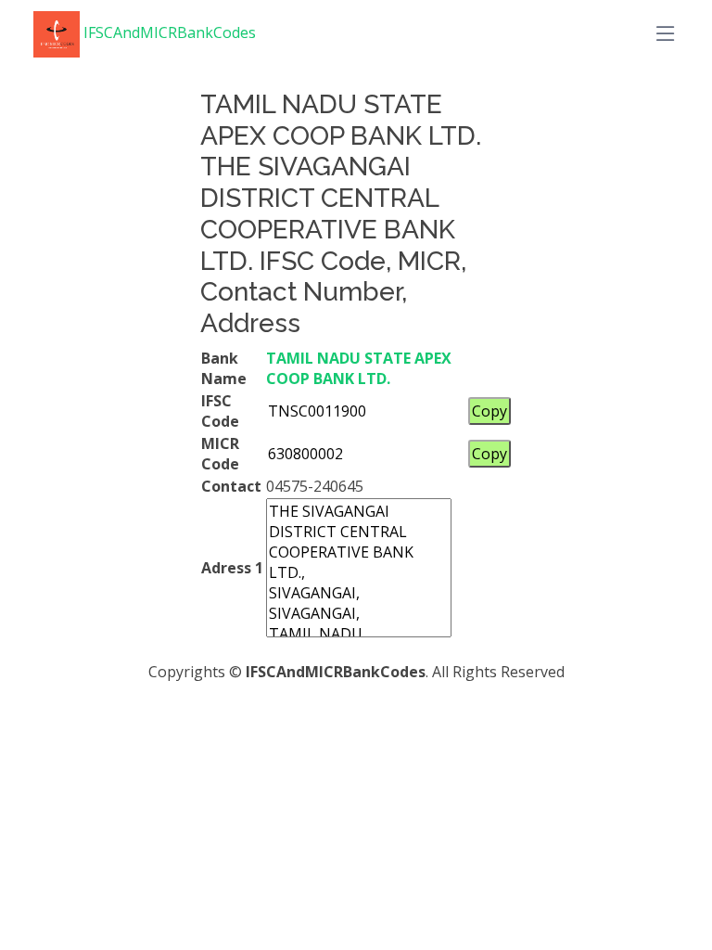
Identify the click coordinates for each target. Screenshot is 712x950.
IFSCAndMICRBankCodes (168, 32)
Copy (489, 411)
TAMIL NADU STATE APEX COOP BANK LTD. (358, 368)
